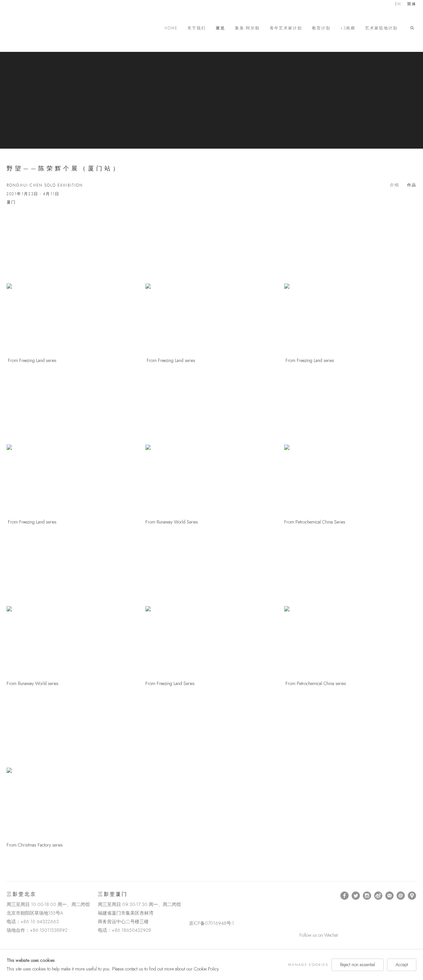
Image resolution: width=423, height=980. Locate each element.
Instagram (367, 895)
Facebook (344, 895)
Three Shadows (53, 28)
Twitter (356, 895)
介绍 (394, 185)
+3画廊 (347, 28)
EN (398, 4)
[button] (413, 28)
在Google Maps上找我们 (412, 895)
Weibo (378, 895)
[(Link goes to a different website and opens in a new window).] (190, 895)
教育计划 (321, 28)
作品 (411, 185)
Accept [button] (402, 964)
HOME (171, 28)
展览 (220, 28)
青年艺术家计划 (286, 28)
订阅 (389, 895)
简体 (411, 4)
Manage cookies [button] (308, 964)
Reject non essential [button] (357, 964)
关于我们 (196, 28)
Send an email (401, 895)
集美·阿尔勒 (247, 28)
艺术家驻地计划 (381, 28)
